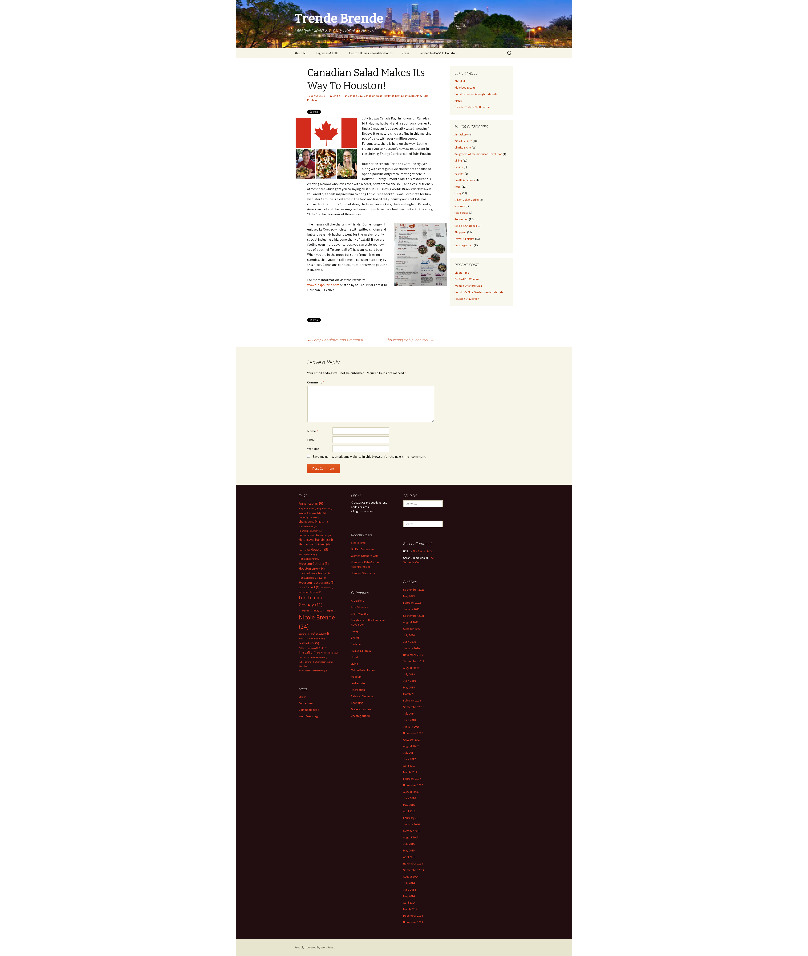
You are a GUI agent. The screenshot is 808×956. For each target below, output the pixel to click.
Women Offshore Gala (468, 286)
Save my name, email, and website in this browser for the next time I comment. (369, 456)
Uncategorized (463, 245)
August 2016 (411, 792)
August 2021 (411, 622)
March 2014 (410, 909)
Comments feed (309, 710)
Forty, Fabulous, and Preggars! (335, 339)
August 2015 (411, 837)
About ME (301, 53)
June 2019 (409, 681)
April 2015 (409, 857)
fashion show (308, 535)
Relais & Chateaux (465, 226)
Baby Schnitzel (307, 508)
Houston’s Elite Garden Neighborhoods (478, 292)
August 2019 (411, 668)
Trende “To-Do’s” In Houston (437, 53)
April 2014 (409, 902)
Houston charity (308, 554)
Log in (302, 697)
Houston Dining (309, 559)
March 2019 (410, 694)
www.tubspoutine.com (323, 285)
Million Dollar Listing (466, 200)
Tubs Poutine (306, 661)
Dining (336, 96)
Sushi (323, 648)
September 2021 (413, 616)
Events (458, 167)
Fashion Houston (310, 531)
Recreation (461, 219)
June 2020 (409, 642)
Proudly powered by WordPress (315, 947)
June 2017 (409, 759)
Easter (323, 522)
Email (312, 440)
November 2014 (413, 863)
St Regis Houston (308, 648)
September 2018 (413, 707)
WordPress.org (308, 716)
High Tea (304, 550)
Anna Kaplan (311, 503)
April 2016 (409, 811)
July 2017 (409, 752)
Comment (315, 382)
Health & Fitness (464, 180)
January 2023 (411, 609)
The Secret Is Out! (424, 551)
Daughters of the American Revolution (478, 154)
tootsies (304, 657)
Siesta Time (461, 272)
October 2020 (411, 629)
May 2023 (409, 596)
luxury (317, 610)
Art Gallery (461, 134)
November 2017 (413, 733)
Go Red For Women (466, 279)
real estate (461, 213)
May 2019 (409, 687)
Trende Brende (318, 657)
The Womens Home (327, 652)
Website (313, 449)
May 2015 (409, 850)
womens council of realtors (313, 670)
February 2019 (412, 700)
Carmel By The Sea (309, 517)
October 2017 (411, 739)
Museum (459, 206)
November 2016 (413, 785)
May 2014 (409, 896)
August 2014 (411, 876)
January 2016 (411, 824)
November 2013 (413, 922)
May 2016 (409, 805)
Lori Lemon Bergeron (310, 592)
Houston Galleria (314, 563)
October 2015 (411, 831)
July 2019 (409, 674)
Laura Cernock (309, 587)
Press (405, 53)
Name (312, 431)
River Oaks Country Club (312, 638)
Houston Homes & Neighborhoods (370, 53)
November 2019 (413, 655)
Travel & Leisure (464, 239)
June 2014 (409, 889)
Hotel (457, 186)
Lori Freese (326, 587)
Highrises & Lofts (327, 53)
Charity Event (462, 147)
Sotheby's (309, 643)
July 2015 (409, 844)
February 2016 (412, 818)
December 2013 (413, 916)
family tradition (308, 526)
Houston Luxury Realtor (314, 573)
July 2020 (409, 635)
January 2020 (411, 648)
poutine (416, 96)
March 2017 (410, 772)
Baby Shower (324, 508)
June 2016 (409, 798)
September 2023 (413, 589)
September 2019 (413, 661)
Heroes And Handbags (316, 540)
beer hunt (305, 513)
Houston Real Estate (312, 577)
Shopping (460, 232)
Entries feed (306, 703)
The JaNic (307, 652)
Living (458, 193)
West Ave (304, 666)
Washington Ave (324, 661)
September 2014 (413, 870)
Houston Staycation (466, 299)
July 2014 (409, 883)
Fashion (459, 173)
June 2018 (409, 720)
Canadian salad (373, 96)
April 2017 (409, 766)
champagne (309, 522)
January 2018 (411, 726)
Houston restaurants (397, 96)
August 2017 (411, 746)
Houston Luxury (312, 568)
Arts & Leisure (463, 141)
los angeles (305, 610)
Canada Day (355, 96)
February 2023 (412, 603)
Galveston (324, 535)
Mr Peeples (329, 610)
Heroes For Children (314, 544)
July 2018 (409, 713)
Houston (319, 549)
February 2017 (412, 779)
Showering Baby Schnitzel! (409, 339)
